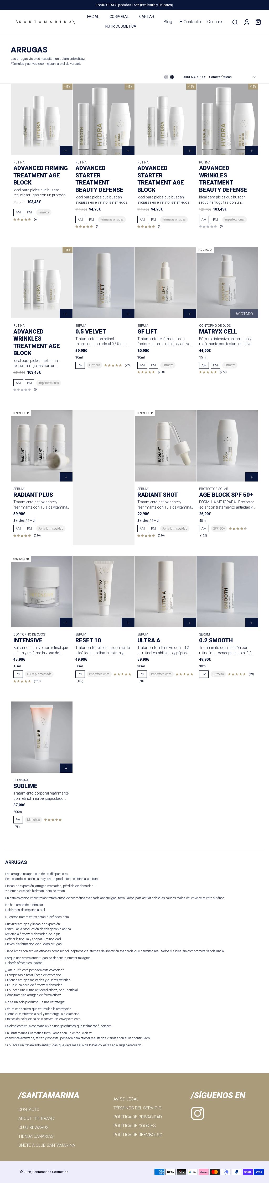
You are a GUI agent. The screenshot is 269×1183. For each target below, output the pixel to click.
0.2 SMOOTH (216, 640)
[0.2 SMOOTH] (227, 591)
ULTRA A (148, 640)
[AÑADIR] (128, 313)
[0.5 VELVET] (103, 282)
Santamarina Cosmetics (50, 1172)
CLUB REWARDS (33, 1127)
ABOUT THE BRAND (36, 1118)
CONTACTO (28, 1109)
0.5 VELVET (90, 331)
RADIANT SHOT (157, 494)
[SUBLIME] (42, 737)
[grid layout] (172, 77)
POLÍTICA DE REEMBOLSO (137, 1134)
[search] (235, 22)
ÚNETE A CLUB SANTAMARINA (46, 1145)
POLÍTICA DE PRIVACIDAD (137, 1116)
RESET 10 (88, 640)
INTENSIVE (28, 640)
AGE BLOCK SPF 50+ (226, 494)
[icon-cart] (258, 22)
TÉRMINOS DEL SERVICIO (137, 1107)
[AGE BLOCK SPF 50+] (227, 446)
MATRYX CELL (218, 331)
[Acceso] (246, 22)
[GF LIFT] (165, 282)
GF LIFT (147, 331)
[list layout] (166, 77)
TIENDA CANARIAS (36, 1136)
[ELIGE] (66, 150)
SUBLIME (25, 786)
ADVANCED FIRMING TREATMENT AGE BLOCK (40, 175)
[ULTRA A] (165, 591)
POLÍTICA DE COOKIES (134, 1125)
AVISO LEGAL (125, 1099)
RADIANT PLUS (33, 494)
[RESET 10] (103, 591)
